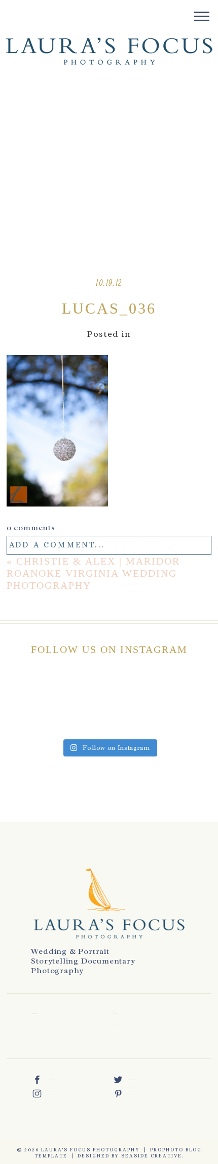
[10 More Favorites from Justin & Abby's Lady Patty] (20, 719)
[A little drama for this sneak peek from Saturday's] (109, 693)
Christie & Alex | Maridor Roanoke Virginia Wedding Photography (93, 573)
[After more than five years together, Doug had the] (20, 693)
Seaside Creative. (152, 1155)
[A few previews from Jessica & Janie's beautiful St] (153, 719)
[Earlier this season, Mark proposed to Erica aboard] (198, 719)
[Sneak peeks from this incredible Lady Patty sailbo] (64, 719)
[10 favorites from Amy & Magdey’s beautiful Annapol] (64, 693)
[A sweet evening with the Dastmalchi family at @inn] (198, 693)
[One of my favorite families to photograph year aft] (153, 693)
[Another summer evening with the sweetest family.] (109, 719)
